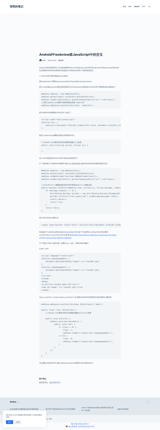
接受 (9, 422)
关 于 (143, 6)
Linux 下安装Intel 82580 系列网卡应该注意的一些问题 (98, 409)
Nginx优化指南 (123, 409)
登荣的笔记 (16, 6)
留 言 (130, 6)
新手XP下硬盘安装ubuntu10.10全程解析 (60, 409)
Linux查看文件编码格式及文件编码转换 (24, 409)
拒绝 (17, 422)
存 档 (124, 6)
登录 (58, 382)
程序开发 (61, 60)
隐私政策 (136, 6)
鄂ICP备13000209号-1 (80, 424)
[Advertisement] (80, 29)
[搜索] (149, 6)
